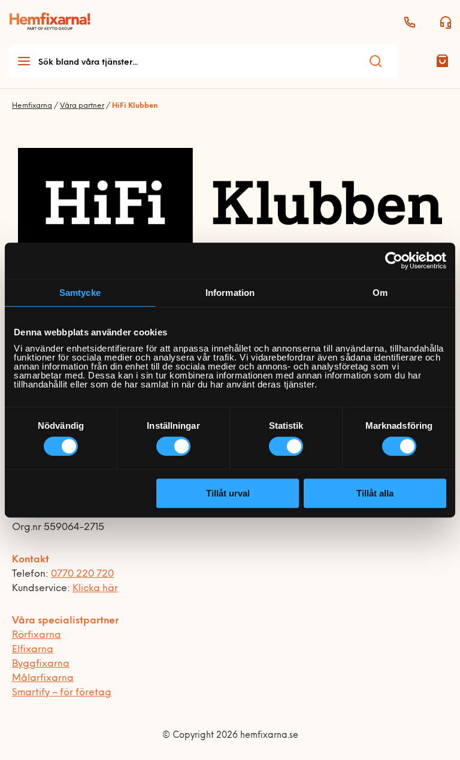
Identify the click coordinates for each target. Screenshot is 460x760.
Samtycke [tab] (80, 292)
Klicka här (95, 589)
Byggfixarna (40, 664)
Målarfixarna (43, 678)
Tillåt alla (375, 493)
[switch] (173, 446)
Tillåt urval (228, 493)
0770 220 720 (82, 574)
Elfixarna (32, 650)
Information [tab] (230, 292)
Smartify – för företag (61, 693)
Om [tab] (380, 292)
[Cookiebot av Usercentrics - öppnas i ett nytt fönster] (393, 261)
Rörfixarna (36, 635)
